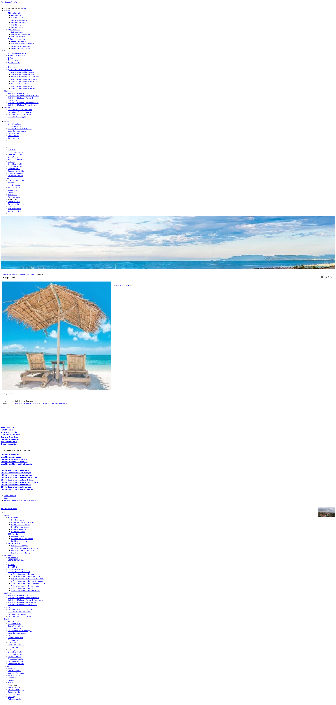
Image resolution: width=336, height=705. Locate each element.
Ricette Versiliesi (14, 211)
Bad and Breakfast (9, 437)
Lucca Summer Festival (17, 131)
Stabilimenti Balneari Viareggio (20, 93)
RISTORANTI (14, 62)
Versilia (6, 178)
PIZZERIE (13, 67)
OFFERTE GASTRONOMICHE (20, 69)
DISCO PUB (14, 60)
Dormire (7, 11)
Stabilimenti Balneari (10, 434)
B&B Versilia (15, 29)
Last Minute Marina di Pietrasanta (16, 464)
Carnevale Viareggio (16, 204)
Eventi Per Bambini (15, 164)
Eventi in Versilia (8, 444)
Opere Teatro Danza (16, 152)
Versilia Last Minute (9, 2)
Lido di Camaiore (14, 185)
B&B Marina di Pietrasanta (20, 34)
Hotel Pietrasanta (17, 25)
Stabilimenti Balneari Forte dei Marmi (23, 102)
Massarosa (12, 190)
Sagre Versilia (13, 138)
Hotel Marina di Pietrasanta (20, 18)
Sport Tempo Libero (16, 159)
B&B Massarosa (16, 32)
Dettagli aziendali (7, 394)
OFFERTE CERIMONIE (17, 55)
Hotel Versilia (15, 13)
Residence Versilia (17, 39)
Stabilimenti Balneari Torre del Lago (22, 105)
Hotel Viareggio (16, 15)
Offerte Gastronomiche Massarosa (23, 74)
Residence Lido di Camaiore (21, 46)
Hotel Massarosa (17, 27)
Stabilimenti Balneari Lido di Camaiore (23, 95)
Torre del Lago (14, 197)
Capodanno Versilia (16, 171)
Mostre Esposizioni (15, 154)
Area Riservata (10, 496)
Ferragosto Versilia (15, 173)
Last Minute (8, 107)
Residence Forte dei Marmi (20, 48)
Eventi (6, 122)
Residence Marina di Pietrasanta (22, 44)
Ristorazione (8, 51)
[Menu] (1, 4)
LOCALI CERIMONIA (17, 53)
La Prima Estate (14, 133)
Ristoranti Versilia (9, 432)
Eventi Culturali (14, 157)
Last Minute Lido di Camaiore (20, 110)
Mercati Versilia (14, 201)
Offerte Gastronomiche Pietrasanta (23, 89)
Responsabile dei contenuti (123, 285)
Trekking (11, 161)
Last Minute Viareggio (17, 117)
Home (24, 8)
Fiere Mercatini (14, 168)
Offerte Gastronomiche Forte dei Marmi (25, 77)
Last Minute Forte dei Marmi (19, 112)
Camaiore (12, 192)
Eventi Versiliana (14, 124)
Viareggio (11, 183)
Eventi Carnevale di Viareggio (19, 128)
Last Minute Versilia (10, 439)
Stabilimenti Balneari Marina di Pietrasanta (25, 600)
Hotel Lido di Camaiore (19, 20)
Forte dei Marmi (14, 187)
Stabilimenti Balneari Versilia (10, 274)
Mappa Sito (9, 498)
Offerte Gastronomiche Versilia (15, 470)
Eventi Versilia (7, 427)
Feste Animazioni (15, 166)
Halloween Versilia (15, 176)
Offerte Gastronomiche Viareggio (22, 72)
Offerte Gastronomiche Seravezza (23, 84)
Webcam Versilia (14, 209)
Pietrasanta (12, 194)
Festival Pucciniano (15, 126)
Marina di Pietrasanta (16, 180)
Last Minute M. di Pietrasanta (20, 114)
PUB (11, 58)
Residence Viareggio (18, 41)
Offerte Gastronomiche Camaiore (22, 86)
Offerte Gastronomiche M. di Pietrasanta (25, 81)
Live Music (12, 150)
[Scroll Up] (1, 703)
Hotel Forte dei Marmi (18, 22)
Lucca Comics (13, 135)
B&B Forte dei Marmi (18, 37)
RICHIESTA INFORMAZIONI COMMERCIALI (21, 500)
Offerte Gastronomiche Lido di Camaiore (25, 79)
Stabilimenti (8, 91)
